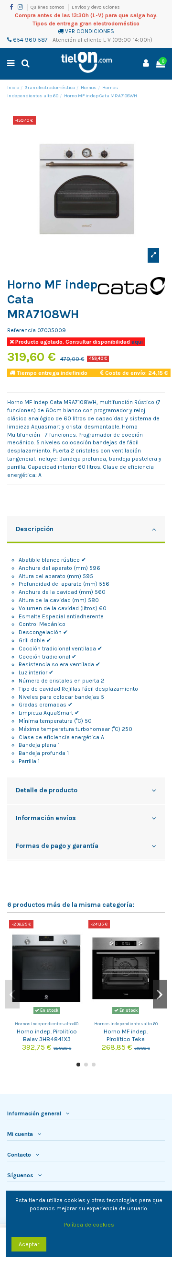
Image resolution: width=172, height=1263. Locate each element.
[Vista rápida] (77, 948)
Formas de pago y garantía (57, 845)
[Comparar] (77, 932)
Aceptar (29, 1244)
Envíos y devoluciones (96, 7)
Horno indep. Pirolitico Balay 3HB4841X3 (47, 1035)
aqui (136, 341)
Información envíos (46, 818)
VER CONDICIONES (89, 31)
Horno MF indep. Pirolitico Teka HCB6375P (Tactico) (125, 1039)
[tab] (86, 530)
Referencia (21, 330)
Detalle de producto (46, 790)
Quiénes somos (48, 7)
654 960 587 (29, 39)
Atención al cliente (77, 39)
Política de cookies (89, 1224)
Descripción (35, 529)
